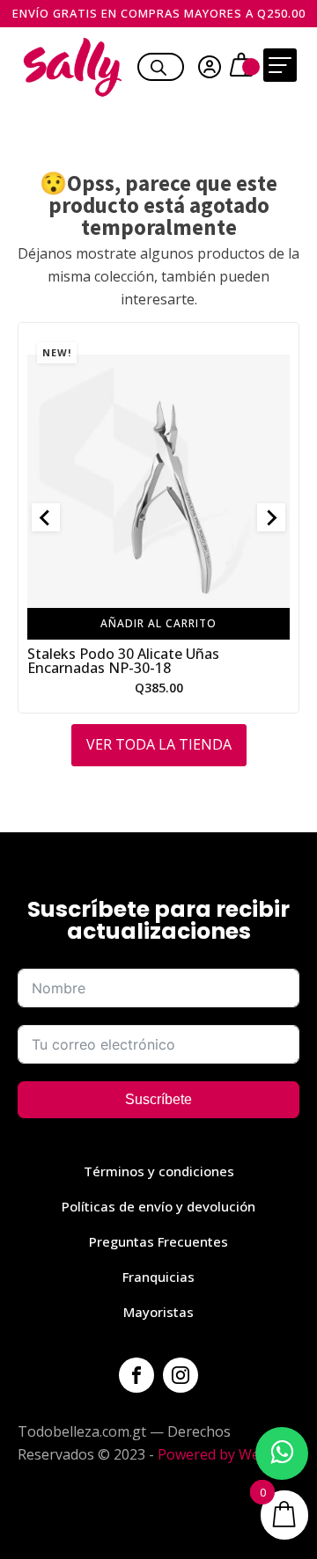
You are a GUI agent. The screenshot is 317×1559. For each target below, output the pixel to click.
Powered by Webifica (226, 1454)
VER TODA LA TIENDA (159, 744)
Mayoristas (158, 1312)
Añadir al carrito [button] (158, 622)
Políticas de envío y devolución (158, 1206)
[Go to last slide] (46, 517)
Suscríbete (158, 1099)
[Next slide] (271, 517)
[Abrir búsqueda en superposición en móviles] (158, 65)
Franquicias (158, 1276)
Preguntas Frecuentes (158, 1241)
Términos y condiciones (159, 1171)
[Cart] (243, 67)
